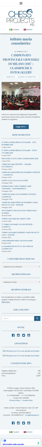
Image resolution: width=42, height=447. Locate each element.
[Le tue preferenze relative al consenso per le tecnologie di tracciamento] (38, 443)
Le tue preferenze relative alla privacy (22, 440)
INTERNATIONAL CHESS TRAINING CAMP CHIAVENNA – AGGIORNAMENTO (16, 187)
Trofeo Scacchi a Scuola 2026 (15, 180)
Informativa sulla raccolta (13, 444)
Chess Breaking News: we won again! (17, 240)
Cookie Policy (27, 400)
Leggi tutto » (21, 127)
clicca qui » (6, 302)
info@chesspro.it (32, 415)
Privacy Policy (14, 400)
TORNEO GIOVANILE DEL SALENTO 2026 (16, 219)
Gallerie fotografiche (27, 77)
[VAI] (37, 318)
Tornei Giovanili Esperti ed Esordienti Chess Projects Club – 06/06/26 (20, 203)
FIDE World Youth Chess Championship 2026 (20, 158)
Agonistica (10, 77)
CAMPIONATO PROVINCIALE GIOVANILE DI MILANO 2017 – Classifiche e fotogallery (21, 63)
